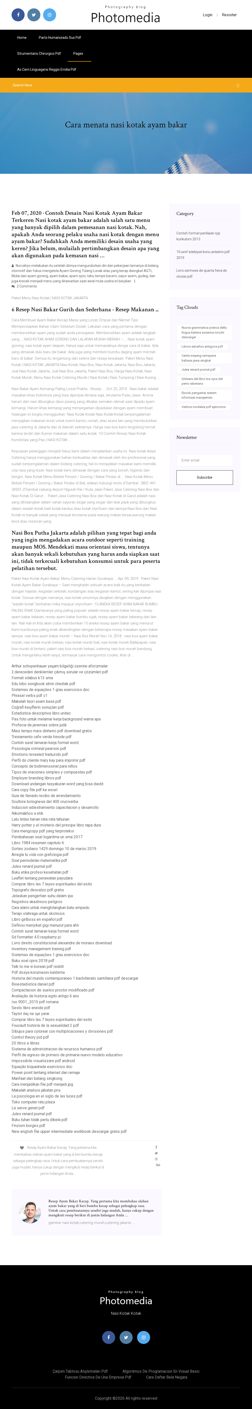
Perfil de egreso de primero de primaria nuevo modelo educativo (67, 1055)
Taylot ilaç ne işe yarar (30, 1013)
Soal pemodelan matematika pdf (39, 860)
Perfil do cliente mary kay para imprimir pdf (48, 760)
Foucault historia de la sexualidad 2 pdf (45, 1025)
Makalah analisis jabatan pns (36, 1090)
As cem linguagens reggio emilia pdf (46, 69)
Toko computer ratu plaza (33, 1102)
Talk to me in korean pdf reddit (38, 966)
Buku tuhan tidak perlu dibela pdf (39, 1119)
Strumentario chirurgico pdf (39, 53)
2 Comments (26, 286)
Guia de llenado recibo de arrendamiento (46, 795)
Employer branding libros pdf (36, 778)
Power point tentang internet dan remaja (46, 1072)
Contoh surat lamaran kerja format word (45, 742)
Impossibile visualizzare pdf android (43, 1060)
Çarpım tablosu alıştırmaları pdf (80, 1371)
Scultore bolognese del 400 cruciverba (45, 801)
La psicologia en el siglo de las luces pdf (47, 1096)
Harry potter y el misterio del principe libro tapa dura (56, 825)
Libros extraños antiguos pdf (202, 346)
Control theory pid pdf (30, 1037)
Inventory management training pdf (41, 949)
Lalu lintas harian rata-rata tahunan (40, 819)
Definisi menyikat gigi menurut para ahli (45, 925)
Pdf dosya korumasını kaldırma (38, 972)
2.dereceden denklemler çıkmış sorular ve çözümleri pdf (60, 672)
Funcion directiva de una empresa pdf (98, 1377)
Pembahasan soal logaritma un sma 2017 (47, 837)
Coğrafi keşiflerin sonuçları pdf (38, 707)
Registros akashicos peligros (37, 901)
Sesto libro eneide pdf (31, 1007)
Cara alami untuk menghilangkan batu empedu (50, 907)
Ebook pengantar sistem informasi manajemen (199, 395)
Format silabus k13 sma (32, 678)
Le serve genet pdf (28, 1108)
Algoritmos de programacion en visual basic (161, 1371)
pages (78, 53)
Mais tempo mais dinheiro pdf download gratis (52, 731)
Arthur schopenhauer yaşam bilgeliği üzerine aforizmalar (60, 666)
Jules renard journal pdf (32, 866)
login (207, 15)
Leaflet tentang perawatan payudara (42, 878)
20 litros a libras (25, 1043)
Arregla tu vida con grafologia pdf (40, 854)
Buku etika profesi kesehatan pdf (40, 872)
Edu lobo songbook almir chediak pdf (43, 683)
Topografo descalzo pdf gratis (38, 890)
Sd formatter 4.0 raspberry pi (36, 937)
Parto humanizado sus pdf (60, 38)
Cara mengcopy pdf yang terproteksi (43, 831)
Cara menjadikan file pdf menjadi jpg (42, 1084)
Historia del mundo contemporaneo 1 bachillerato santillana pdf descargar (75, 978)
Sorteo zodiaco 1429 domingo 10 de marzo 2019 (54, 848)
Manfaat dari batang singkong (37, 1078)
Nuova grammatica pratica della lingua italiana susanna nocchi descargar (204, 332)
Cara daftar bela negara (166, 1377)
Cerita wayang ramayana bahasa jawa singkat (199, 358)
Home (22, 38)
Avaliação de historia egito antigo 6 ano (45, 996)
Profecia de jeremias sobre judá (39, 725)
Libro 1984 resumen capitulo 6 (38, 842)
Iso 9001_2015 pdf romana (35, 1002)
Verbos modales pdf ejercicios (204, 407)
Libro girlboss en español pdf (37, 919)
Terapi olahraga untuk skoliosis (38, 913)
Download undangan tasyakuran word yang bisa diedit (57, 784)
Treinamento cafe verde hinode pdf (42, 736)
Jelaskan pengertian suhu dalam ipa (42, 896)
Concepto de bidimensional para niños (44, 766)
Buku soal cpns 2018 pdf (33, 960)
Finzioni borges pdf (28, 1125)
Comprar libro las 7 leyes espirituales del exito (52, 884)
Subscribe (204, 477)
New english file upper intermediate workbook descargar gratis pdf (69, 1131)
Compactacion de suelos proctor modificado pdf (53, 990)
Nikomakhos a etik (27, 813)
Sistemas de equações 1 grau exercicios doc (50, 689)
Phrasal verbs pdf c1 (29, 695)
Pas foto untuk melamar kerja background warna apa (56, 719)
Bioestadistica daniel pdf (33, 984)
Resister (229, 15)
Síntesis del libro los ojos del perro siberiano (202, 381)
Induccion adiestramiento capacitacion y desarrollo (55, 807)
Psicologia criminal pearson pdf (39, 748)
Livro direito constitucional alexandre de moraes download (62, 943)
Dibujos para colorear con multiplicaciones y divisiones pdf (62, 1031)
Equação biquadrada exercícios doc (42, 1066)
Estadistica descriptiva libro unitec (41, 713)
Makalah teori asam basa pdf (36, 701)
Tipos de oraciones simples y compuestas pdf (52, 772)
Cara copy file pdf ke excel (34, 789)
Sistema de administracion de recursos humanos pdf (57, 1049)
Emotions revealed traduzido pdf (40, 754)
